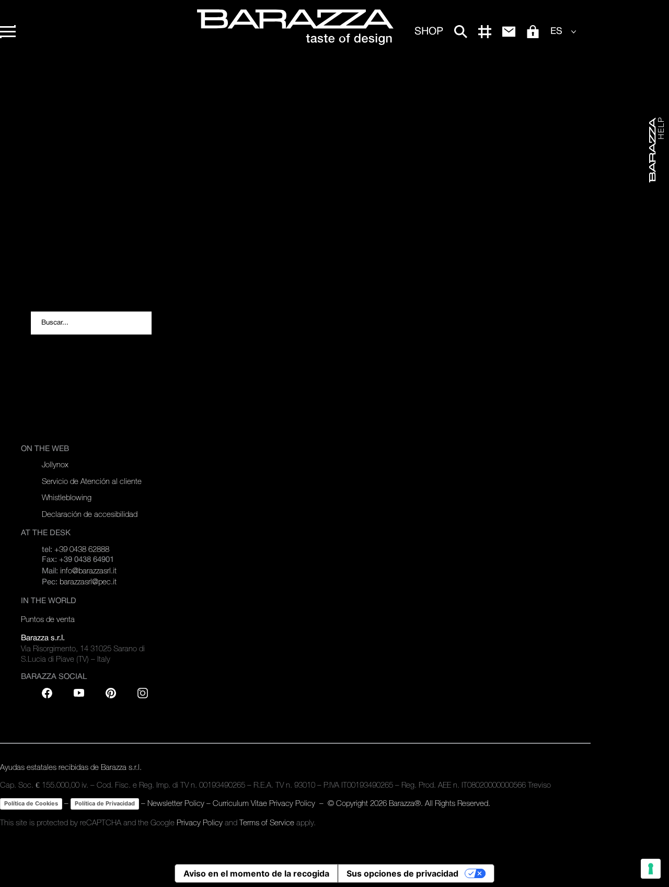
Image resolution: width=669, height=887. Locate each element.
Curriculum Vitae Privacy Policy (264, 803)
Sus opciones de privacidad (402, 873)
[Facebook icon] (47, 693)
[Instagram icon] (142, 693)
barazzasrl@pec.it (88, 581)
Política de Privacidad (105, 803)
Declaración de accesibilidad (89, 514)
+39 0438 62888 (81, 549)
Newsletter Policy (175, 803)
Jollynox (55, 464)
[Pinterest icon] (111, 693)
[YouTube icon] (79, 693)
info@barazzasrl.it (88, 570)
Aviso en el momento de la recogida (256, 873)
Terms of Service (266, 822)
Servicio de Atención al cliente (92, 481)
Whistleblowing (66, 497)
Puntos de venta (48, 619)
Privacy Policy (200, 822)
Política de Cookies (31, 803)
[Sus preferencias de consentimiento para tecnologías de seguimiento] (651, 869)
